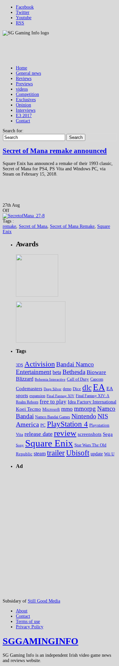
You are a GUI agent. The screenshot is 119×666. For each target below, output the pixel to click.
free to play (53, 401)
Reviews (23, 78)
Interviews (25, 110)
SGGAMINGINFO (40, 641)
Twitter (22, 12)
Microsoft (51, 409)
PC (43, 425)
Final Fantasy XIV (60, 396)
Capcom (96, 379)
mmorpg (85, 408)
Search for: (13, 130)
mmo (67, 409)
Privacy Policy (29, 626)
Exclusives (26, 99)
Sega (108, 434)
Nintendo (83, 416)
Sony (20, 445)
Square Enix (49, 443)
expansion (37, 396)
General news (28, 73)
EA (99, 387)
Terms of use (28, 621)
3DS (19, 365)
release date (38, 434)
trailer (56, 453)
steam (40, 453)
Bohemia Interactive (50, 379)
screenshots (89, 434)
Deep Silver (52, 389)
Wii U (109, 453)
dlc (87, 388)
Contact (23, 120)
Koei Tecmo (28, 409)
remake (9, 226)
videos (22, 89)
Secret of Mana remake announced (55, 151)
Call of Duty (78, 379)
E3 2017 (24, 115)
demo (67, 389)
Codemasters (29, 388)
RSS (20, 23)
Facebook (25, 7)
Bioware (96, 372)
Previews (24, 83)
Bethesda (73, 371)
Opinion (23, 105)
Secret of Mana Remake (72, 226)
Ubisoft (77, 453)
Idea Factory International (92, 401)
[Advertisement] (59, 534)
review (65, 433)
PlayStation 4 (67, 424)
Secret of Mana (33, 226)
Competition (27, 94)
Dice (77, 388)
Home (21, 67)
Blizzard (24, 379)
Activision (39, 364)
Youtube (23, 17)
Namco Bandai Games (52, 417)
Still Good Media (44, 601)
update (97, 453)
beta (57, 372)
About (21, 610)
